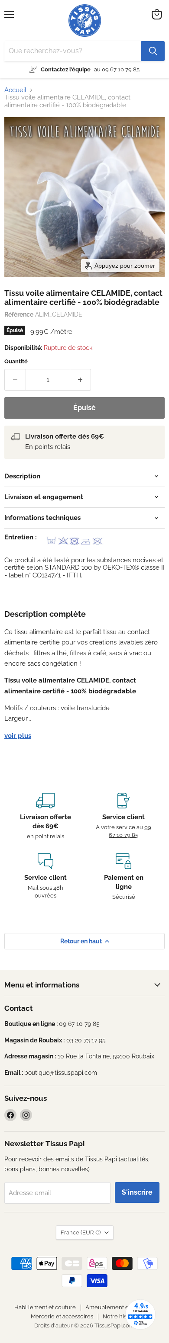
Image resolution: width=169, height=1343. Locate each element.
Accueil (15, 90)
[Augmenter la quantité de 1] (80, 380)
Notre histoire (121, 1316)
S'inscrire (137, 1192)
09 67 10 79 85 (121, 69)
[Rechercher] (153, 51)
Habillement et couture (45, 1307)
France (81, 1232)
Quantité (16, 361)
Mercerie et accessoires (62, 1316)
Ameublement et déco (115, 1307)
